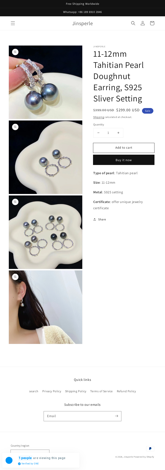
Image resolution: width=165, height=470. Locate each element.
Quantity (98, 124)
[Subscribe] (116, 416)
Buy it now (124, 160)
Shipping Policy (75, 391)
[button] (13, 23)
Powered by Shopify (144, 456)
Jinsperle (128, 456)
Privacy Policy (51, 391)
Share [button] (102, 219)
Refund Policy (126, 391)
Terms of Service (101, 391)
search (33, 391)
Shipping (98, 117)
